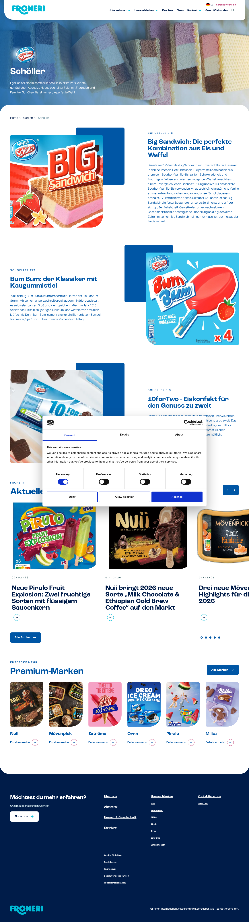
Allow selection (124, 496)
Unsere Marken (162, 796)
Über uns (110, 796)
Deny (72, 496)
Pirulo (154, 824)
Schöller (43, 118)
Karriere (110, 827)
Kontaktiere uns (209, 796)
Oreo (153, 831)
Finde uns (203, 804)
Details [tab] (124, 434)
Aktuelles (111, 806)
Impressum (110, 869)
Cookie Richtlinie (113, 855)
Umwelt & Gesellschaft (120, 817)
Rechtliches (110, 862)
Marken (28, 118)
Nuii (153, 804)
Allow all (177, 496)
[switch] (104, 482)
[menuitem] (118, 10)
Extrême (155, 838)
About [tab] (179, 434)
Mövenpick (157, 811)
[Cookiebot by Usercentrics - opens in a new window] (187, 422)
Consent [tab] (69, 435)
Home (14, 118)
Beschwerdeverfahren (116, 876)
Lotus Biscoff (158, 845)
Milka (154, 817)
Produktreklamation (115, 883)
